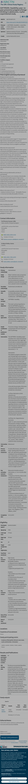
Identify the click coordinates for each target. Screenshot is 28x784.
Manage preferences (6, 773)
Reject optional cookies (14, 781)
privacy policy (8, 769)
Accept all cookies (14, 778)
